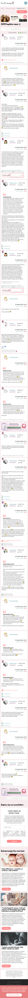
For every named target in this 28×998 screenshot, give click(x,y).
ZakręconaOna (13, 93)
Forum (2, 8)
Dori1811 (11, 323)
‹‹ (6, 29)
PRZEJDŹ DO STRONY (14, 995)
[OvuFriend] (7, 4)
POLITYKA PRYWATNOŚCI (16, 982)
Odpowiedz (22, 11)
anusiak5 (11, 141)
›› (25, 29)
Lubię (21, 45)
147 (11, 29)
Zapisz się (14, 841)
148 (13, 29)
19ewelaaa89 (12, 504)
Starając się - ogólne (10, 8)
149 (16, 29)
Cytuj (17, 45)
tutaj (4, 837)
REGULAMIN (17, 984)
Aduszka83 (12, 37)
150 (18, 29)
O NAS (9, 982)
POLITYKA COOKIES (10, 984)
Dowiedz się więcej (21, 991)
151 (20, 29)
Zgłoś (25, 45)
